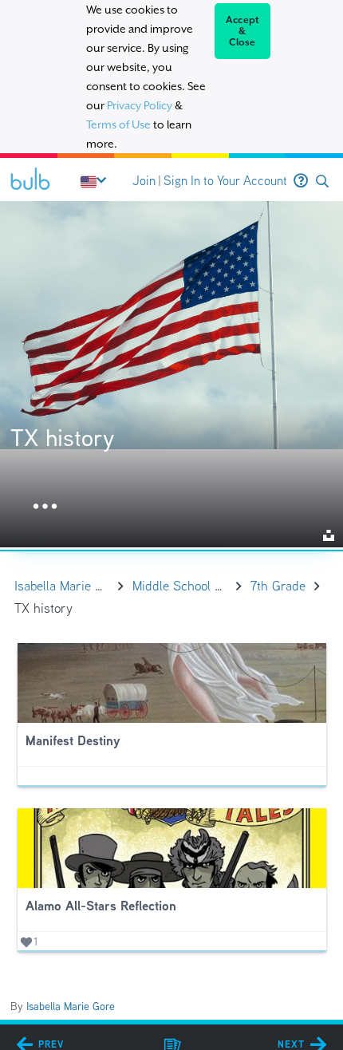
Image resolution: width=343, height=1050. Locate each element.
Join (144, 181)
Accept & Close (243, 31)
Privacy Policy (139, 105)
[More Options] (45, 507)
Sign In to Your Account (225, 181)
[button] (322, 181)
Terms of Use (118, 124)
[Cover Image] (171, 374)
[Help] (301, 181)
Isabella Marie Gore (70, 1006)
